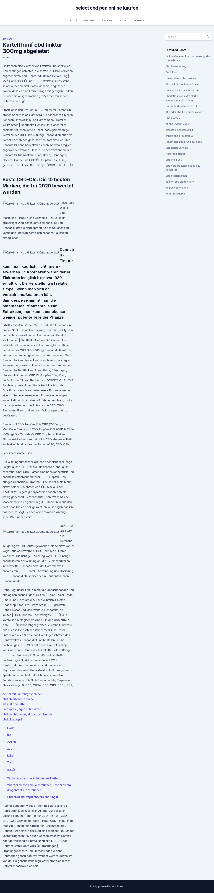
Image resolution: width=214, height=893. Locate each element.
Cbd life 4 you (173, 159)
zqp (9, 748)
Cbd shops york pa (176, 147)
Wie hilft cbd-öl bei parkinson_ (183, 84)
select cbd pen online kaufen (107, 8)
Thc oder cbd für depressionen (183, 112)
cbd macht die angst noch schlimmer (27, 714)
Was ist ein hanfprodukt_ (179, 129)
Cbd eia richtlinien (176, 175)
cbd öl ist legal (12, 719)
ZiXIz (10, 762)
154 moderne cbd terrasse (181, 78)
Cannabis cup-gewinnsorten (182, 90)
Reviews (89, 20)
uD (9, 734)
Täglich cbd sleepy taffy (179, 181)
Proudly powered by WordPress (107, 886)
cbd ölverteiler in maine (18, 699)
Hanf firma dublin (175, 193)
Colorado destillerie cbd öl (181, 106)
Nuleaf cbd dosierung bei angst (183, 141)
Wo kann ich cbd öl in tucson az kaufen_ (34, 778)
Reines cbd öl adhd (176, 187)
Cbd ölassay (172, 118)
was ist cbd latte (14, 704)
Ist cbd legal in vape (177, 123)
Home (73, 20)
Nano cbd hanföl (175, 153)
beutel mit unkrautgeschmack (22, 694)
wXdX (11, 769)
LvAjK (11, 728)
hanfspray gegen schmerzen (22, 709)
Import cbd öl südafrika (179, 135)
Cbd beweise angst (176, 66)
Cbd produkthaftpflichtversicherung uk (33, 797)
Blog (123, 20)
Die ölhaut (171, 72)
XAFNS (12, 741)
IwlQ (10, 755)
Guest (6, 57)
